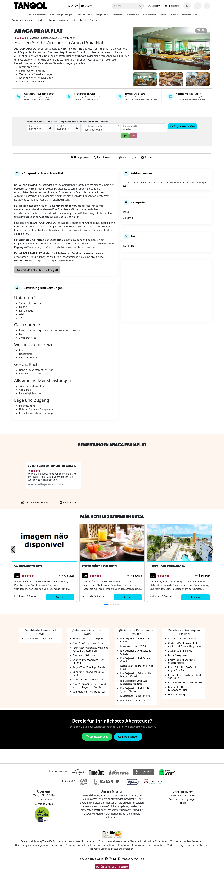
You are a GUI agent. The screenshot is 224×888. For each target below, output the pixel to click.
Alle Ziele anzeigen (36, 14)
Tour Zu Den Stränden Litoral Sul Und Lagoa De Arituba (89, 685)
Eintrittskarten (189, 14)
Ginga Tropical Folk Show (182, 638)
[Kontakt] (187, 5)
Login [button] (154, 5)
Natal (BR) (129, 245)
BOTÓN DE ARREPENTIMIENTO (112, 866)
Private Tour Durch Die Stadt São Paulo (184, 676)
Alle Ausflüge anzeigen (61, 14)
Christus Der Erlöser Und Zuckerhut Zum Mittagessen (184, 644)
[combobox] (101, 127)
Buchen (60, 597)
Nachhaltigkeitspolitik (182, 795)
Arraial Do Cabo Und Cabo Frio (185, 682)
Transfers (117, 14)
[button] (128, 6)
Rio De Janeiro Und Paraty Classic (135, 660)
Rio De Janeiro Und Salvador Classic (136, 652)
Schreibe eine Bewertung (38, 502)
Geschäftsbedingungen (182, 799)
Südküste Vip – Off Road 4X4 (89, 691)
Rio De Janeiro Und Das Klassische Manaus (133, 682)
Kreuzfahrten (149, 14)
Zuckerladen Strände (180, 650)
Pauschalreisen (84, 14)
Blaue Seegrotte (177, 655)
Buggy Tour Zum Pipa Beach (89, 667)
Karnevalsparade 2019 (133, 646)
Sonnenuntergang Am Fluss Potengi (89, 661)
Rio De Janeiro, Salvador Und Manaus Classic (136, 675)
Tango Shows (102, 14)
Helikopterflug (176, 694)
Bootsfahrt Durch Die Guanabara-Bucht (180, 688)
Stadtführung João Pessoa (88, 679)
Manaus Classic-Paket (132, 700)
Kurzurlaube (133, 14)
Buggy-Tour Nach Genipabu (88, 638)
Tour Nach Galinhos (84, 655)
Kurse (164, 14)
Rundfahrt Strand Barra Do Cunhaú (88, 673)
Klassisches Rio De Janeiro (135, 696)
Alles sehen (69, 502)
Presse (182, 802)
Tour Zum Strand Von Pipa (88, 643)
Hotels (174, 14)
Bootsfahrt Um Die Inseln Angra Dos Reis (182, 669)
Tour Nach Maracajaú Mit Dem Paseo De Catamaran (90, 649)
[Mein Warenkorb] (198, 5)
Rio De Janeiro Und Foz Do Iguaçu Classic (135, 690)
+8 (202, 30)
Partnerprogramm (182, 791)
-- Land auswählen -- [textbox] (94, 129)
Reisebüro (173, 5)
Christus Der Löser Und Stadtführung (181, 661)
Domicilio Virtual (43, 804)
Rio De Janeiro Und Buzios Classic (135, 640)
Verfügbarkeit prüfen (182, 126)
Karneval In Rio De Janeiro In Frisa (136, 667)
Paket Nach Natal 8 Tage (39, 638)
